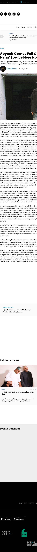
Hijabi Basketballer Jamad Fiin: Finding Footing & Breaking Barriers (16, 311)
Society (29, 27)
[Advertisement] (18, 337)
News (23, 27)
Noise (2, 48)
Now (17, 27)
